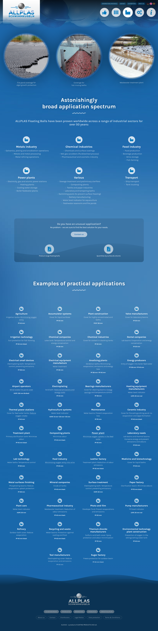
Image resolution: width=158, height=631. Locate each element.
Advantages (104, 19)
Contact (122, 3)
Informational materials (109, 3)
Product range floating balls (49, 256)
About (151, 19)
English (151, 3)
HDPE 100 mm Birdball (21, 393)
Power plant (98, 433)
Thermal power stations (21, 409)
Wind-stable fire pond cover (21, 390)
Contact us (79, 234)
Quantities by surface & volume (109, 256)
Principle (140, 19)
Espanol (154, 3)
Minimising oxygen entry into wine (60, 462)
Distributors (132, 3)
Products (116, 19)
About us (141, 3)
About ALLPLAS (107, 612)
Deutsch (148, 3)
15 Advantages (51, 612)
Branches (128, 19)
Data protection (94, 618)
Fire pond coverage (25, 82)
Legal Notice (79, 618)
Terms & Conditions (112, 618)
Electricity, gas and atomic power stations (27, 181)
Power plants (26, 177)
